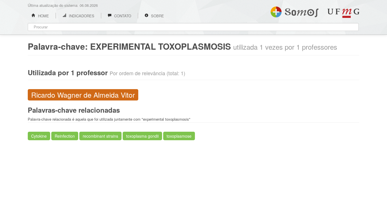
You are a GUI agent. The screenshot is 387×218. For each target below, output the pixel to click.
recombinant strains (100, 136)
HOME (43, 15)
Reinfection (65, 136)
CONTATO (122, 15)
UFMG (343, 13)
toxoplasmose (179, 136)
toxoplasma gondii (142, 136)
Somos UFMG (294, 11)
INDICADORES (81, 15)
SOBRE (157, 15)
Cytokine (39, 136)
